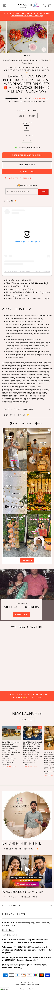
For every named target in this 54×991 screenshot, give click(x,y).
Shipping (22, 101)
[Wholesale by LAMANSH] (27, 871)
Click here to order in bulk (27, 155)
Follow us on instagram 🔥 (21, 849)
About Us (21, 614)
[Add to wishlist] (5, 636)
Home (6, 60)
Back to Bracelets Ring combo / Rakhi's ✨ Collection (29, 696)
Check (43, 191)
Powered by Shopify (27, 989)
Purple (21, 115)
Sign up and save (14, 914)
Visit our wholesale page (20, 897)
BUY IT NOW (27, 172)
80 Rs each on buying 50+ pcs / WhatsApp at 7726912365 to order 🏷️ (27, 70)
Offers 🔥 (10, 201)
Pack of (27, 123)
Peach (32, 115)
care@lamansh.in (9, 935)
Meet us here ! (8, 930)
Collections (15, 60)
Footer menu (11, 906)
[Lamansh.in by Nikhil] (27, 815)
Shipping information (19, 409)
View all (27, 720)
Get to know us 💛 (16, 415)
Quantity (27, 136)
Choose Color (27, 111)
